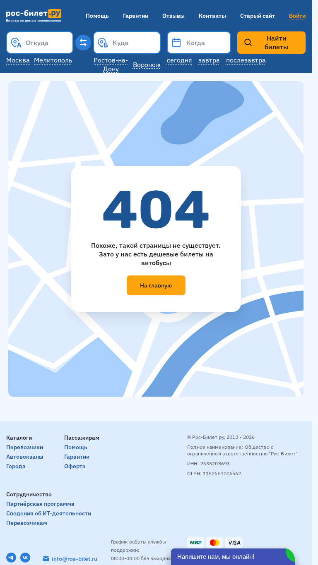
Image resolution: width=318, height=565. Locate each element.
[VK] (25, 558)
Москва (18, 60)
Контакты (212, 15)
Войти (297, 15)
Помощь (97, 15)
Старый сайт (257, 15)
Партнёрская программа (40, 504)
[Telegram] (11, 558)
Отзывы (173, 15)
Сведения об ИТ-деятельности (48, 513)
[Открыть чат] (233, 556)
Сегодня (179, 60)
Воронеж (147, 64)
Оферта (75, 466)
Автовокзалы (24, 456)
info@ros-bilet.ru (74, 559)
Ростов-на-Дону (111, 64)
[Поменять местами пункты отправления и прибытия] (83, 42)
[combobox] (39, 42)
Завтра (209, 60)
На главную (156, 285)
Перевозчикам (26, 523)
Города (16, 466)
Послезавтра (246, 60)
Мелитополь (53, 60)
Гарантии (135, 15)
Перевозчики (24, 447)
